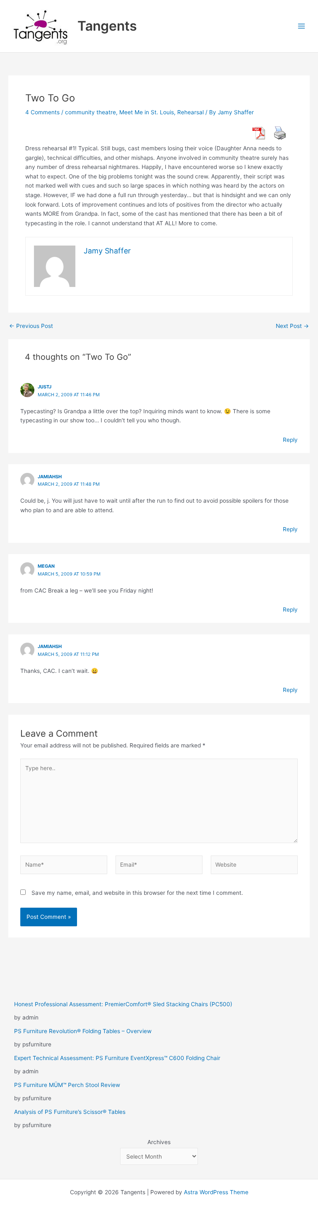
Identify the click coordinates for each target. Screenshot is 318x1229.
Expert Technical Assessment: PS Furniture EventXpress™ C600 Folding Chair (117, 1058)
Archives (159, 1142)
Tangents (107, 26)
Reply (290, 439)
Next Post (292, 326)
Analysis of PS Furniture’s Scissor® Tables (69, 1112)
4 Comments (42, 112)
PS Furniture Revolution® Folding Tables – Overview (83, 1031)
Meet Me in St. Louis (146, 112)
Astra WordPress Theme (216, 1192)
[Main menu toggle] (301, 26)
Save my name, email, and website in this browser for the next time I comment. (137, 892)
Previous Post (31, 326)
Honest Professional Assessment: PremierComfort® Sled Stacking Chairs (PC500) (123, 1004)
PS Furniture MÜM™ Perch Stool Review (67, 1085)
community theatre (90, 112)
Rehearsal (190, 112)
